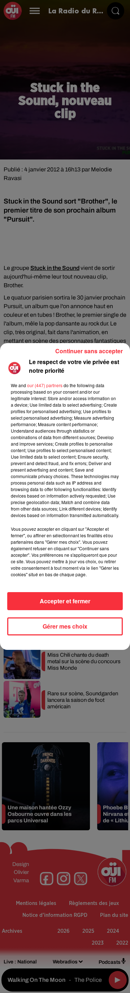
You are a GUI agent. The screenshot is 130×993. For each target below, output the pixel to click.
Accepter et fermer (65, 601)
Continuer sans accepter (89, 351)
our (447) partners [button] (44, 385)
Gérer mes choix (65, 626)
